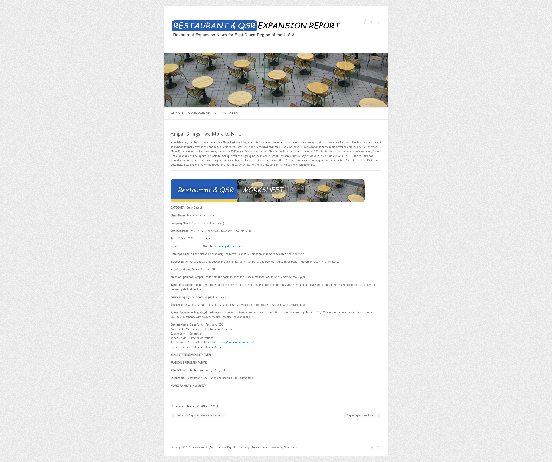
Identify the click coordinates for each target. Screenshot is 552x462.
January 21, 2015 (197, 406)
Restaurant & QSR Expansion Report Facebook (365, 23)
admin (179, 406)
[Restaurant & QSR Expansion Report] (257, 30)
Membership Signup (202, 113)
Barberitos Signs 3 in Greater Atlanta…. (197, 415)
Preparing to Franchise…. (363, 415)
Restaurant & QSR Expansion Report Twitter (371, 23)
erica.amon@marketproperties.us (233, 342)
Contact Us (229, 113)
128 (213, 406)
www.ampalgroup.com (228, 246)
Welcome (177, 113)
